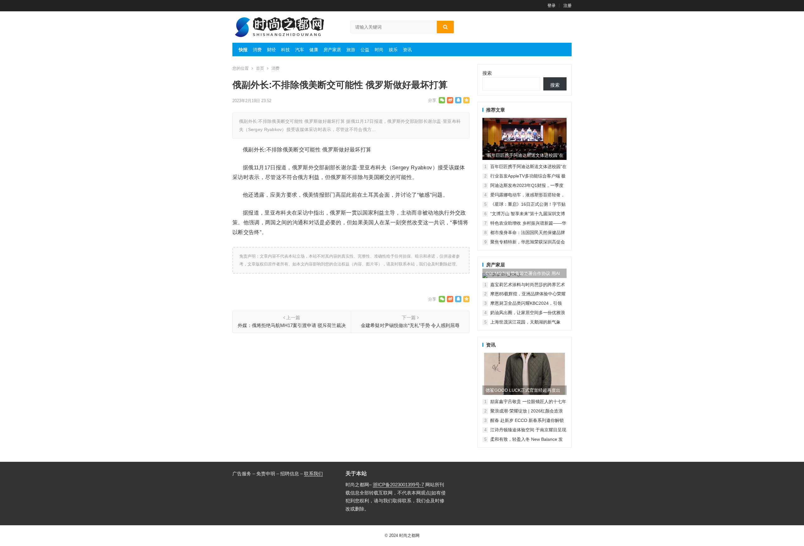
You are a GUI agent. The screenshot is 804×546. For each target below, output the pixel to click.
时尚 (379, 49)
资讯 (407, 49)
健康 (313, 49)
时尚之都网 (409, 535)
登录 (551, 5)
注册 (567, 5)
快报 (243, 49)
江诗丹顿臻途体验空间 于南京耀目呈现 (528, 429)
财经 (271, 49)
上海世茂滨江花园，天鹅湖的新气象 (525, 322)
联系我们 (313, 473)
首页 (260, 68)
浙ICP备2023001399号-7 (398, 484)
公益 (365, 49)
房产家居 (332, 49)
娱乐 (393, 49)
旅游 (350, 49)
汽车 (299, 49)
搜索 (487, 73)
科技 (285, 49)
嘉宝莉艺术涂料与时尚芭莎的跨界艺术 (527, 284)
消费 (257, 49)
